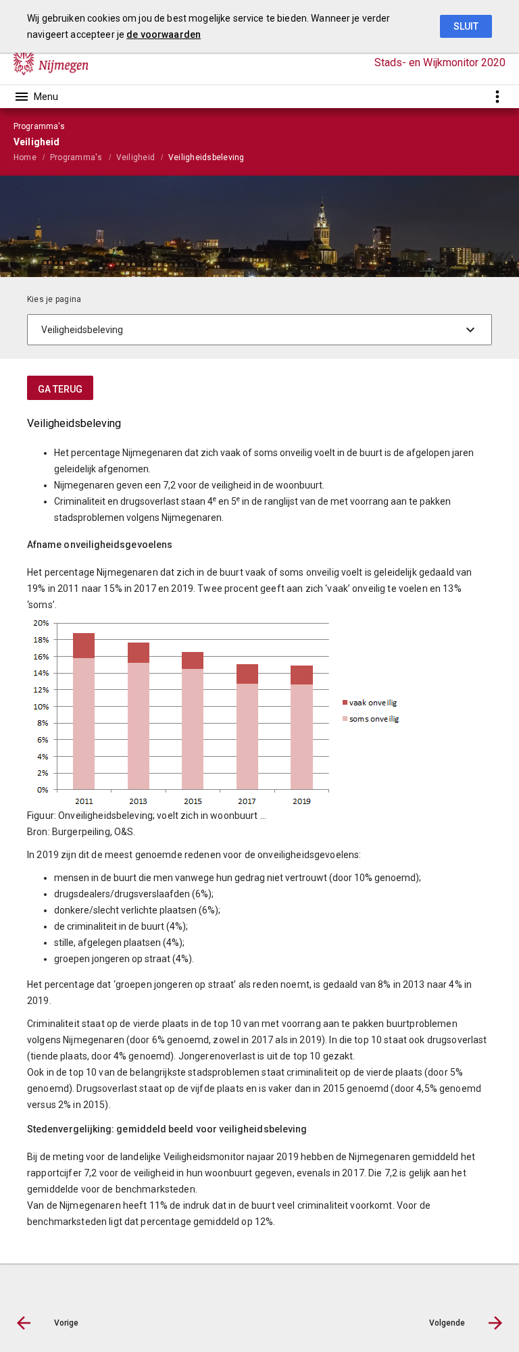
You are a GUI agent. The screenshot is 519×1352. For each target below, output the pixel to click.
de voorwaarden (163, 34)
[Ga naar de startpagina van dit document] (51, 62)
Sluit (465, 26)
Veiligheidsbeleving (206, 157)
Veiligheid (135, 157)
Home (25, 157)
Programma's (76, 157)
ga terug (60, 389)
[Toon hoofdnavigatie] (36, 97)
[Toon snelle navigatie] (497, 96)
